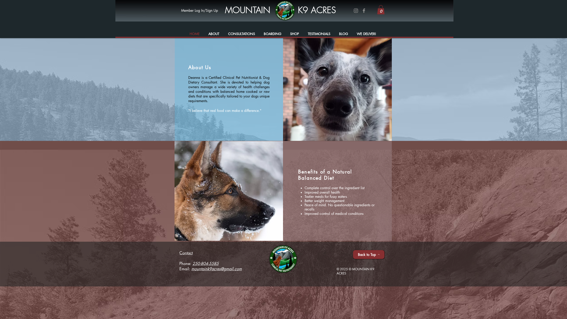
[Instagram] (356, 11)
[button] (381, 9)
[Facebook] (364, 11)
